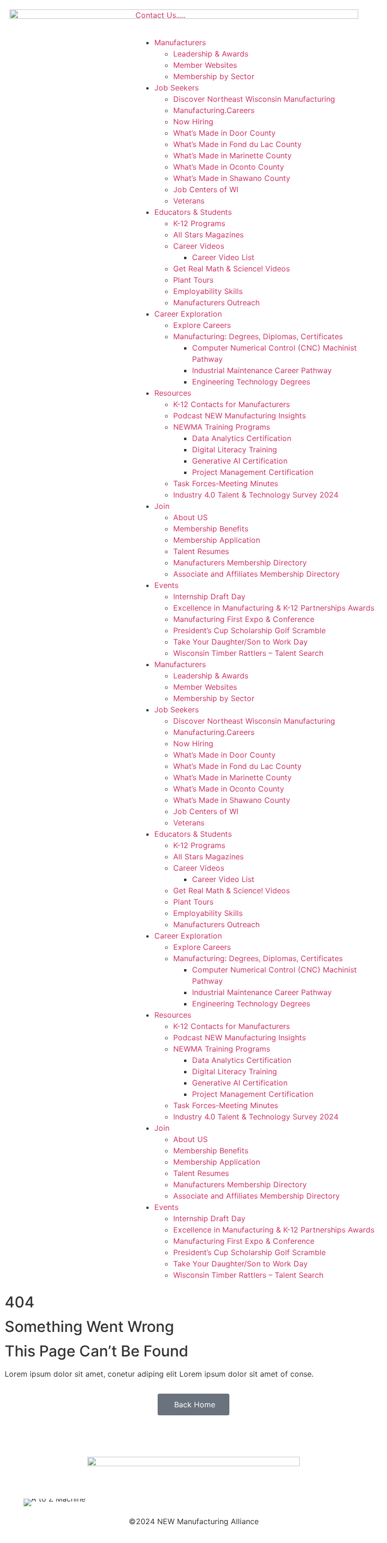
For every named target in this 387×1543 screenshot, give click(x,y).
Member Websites (205, 65)
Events (166, 585)
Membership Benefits (210, 528)
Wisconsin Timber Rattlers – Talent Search (248, 653)
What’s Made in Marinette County (232, 155)
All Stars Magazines (208, 234)
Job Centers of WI (205, 189)
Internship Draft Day (209, 596)
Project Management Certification (252, 472)
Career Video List (223, 257)
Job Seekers (176, 87)
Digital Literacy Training (234, 449)
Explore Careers (202, 325)
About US (190, 517)
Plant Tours (193, 280)
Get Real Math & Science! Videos (231, 268)
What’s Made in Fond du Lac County (237, 144)
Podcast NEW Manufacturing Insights (239, 415)
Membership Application (216, 540)
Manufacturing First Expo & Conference (243, 619)
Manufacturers (180, 42)
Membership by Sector (213, 76)
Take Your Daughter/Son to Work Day (240, 641)
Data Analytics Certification (241, 438)
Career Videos (198, 246)
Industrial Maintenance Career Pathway (262, 370)
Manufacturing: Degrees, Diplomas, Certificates (258, 336)
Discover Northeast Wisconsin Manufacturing (254, 99)
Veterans (188, 200)
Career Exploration (188, 313)
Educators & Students (193, 212)
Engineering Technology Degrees (251, 381)
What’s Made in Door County (224, 133)
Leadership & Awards (210, 53)
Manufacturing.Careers (213, 110)
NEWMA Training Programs (221, 427)
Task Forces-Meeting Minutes (225, 483)
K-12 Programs (199, 223)
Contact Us (155, 15)
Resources (172, 393)
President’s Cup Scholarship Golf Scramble (249, 630)
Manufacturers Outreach (216, 302)
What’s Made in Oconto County (228, 166)
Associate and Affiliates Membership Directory (256, 574)
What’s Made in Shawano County (231, 178)
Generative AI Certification (239, 460)
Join (161, 506)
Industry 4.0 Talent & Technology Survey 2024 (255, 494)
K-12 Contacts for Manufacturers (231, 404)
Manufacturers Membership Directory (240, 562)
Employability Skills (208, 291)
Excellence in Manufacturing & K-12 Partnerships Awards (273, 607)
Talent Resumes (201, 551)
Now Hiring (193, 121)
